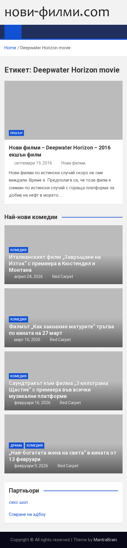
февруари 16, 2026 (32, 402)
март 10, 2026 (27, 339)
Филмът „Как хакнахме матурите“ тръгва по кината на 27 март (61, 329)
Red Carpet (62, 276)
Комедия (18, 250)
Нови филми (73, 163)
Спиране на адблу (27, 514)
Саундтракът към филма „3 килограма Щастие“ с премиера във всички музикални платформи (58, 389)
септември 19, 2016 (33, 163)
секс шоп (18, 502)
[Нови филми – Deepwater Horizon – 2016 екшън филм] (63, 110)
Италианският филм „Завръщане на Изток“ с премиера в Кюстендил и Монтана (55, 263)
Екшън (16, 133)
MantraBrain (105, 539)
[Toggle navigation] (29, 31)
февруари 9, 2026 (31, 465)
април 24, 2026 (28, 276)
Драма (16, 445)
